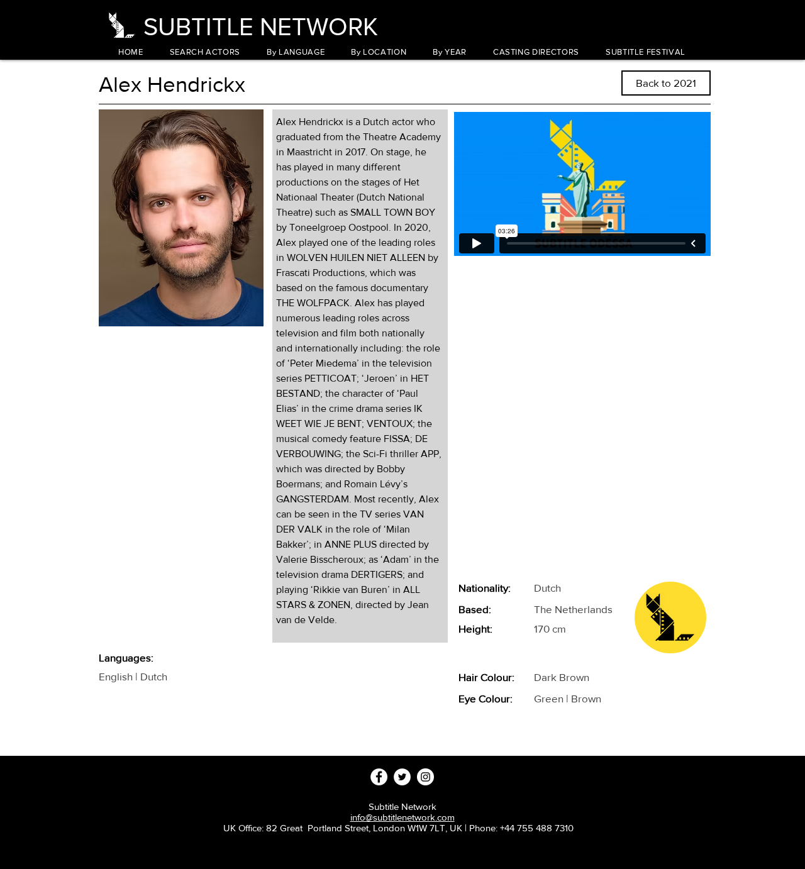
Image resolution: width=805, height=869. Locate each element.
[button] (295, 52)
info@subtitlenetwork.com (402, 817)
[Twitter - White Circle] (402, 776)
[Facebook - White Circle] (378, 776)
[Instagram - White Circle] (425, 776)
